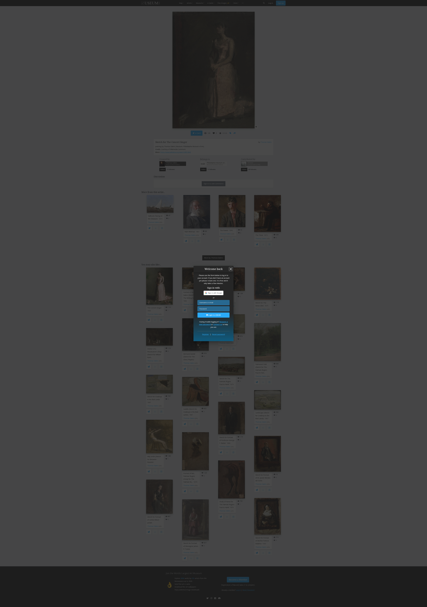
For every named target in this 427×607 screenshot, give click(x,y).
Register (205, 334)
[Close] (230, 269)
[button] (214, 293)
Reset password (218, 334)
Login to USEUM (214, 315)
